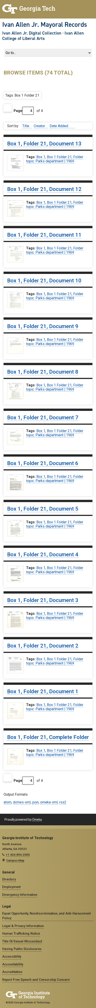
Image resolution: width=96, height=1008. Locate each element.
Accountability (12, 964)
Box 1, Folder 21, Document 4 (42, 554)
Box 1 (40, 157)
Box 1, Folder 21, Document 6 (42, 463)
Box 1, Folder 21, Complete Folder (48, 737)
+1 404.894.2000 (18, 854)
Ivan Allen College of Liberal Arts (43, 35)
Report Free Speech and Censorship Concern (36, 979)
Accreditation (12, 972)
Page (18, 111)
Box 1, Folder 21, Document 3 (42, 600)
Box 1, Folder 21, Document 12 (44, 189)
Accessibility (11, 956)
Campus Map (15, 860)
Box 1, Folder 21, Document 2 (42, 646)
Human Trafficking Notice (21, 933)
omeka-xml (49, 802)
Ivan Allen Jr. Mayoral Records (44, 24)
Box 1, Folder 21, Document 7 (42, 417)
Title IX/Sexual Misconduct (22, 941)
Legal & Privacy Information (23, 926)
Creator (40, 126)
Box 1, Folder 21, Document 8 (42, 372)
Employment (11, 887)
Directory (9, 879)
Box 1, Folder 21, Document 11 (44, 235)
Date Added (59, 126)
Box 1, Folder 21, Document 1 (42, 691)
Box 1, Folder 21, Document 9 (42, 326)
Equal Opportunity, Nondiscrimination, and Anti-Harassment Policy (46, 916)
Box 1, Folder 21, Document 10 (44, 280)
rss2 (62, 802)
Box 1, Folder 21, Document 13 (44, 144)
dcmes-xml (22, 802)
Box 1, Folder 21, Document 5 (42, 509)
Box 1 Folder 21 (59, 157)
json (35, 802)
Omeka (37, 819)
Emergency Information (19, 894)
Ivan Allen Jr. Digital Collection (31, 33)
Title (26, 126)
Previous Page (8, 108)
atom (7, 802)
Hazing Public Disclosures (22, 949)
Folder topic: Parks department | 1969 (54, 159)
